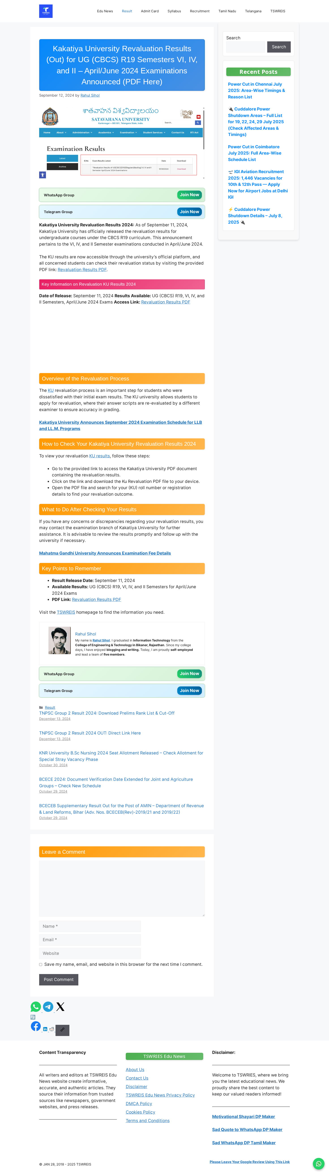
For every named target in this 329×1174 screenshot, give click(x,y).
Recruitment (199, 11)
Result (127, 11)
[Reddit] (52, 1030)
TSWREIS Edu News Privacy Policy (160, 1095)
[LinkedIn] (46, 1030)
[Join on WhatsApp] (319, 1164)
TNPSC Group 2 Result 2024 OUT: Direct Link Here (90, 733)
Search (233, 37)
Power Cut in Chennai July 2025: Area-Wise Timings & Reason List (256, 91)
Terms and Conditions (148, 1120)
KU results (99, 456)
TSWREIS (277, 11)
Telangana (253, 11)
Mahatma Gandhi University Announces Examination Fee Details (105, 553)
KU (51, 390)
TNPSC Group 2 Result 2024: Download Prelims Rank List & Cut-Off (107, 713)
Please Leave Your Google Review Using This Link (250, 1162)
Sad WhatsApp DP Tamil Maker (244, 1142)
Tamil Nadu (227, 11)
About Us (135, 1069)
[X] (60, 1010)
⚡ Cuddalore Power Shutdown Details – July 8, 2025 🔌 (255, 216)
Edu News (105, 11)
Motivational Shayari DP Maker (243, 1116)
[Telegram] (49, 1010)
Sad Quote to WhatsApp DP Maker (247, 1129)
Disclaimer (136, 1086)
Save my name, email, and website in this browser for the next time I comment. (123, 964)
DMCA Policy (139, 1103)
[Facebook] (36, 1030)
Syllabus (174, 11)
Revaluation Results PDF (82, 269)
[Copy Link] (62, 1030)
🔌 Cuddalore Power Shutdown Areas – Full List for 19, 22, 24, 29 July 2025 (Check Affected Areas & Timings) (256, 121)
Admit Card (150, 11)
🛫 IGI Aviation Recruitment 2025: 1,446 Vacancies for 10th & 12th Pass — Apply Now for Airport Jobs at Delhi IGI (258, 184)
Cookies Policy (140, 1112)
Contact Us (137, 1078)
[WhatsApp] (36, 1010)
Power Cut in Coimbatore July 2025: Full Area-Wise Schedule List (254, 153)
